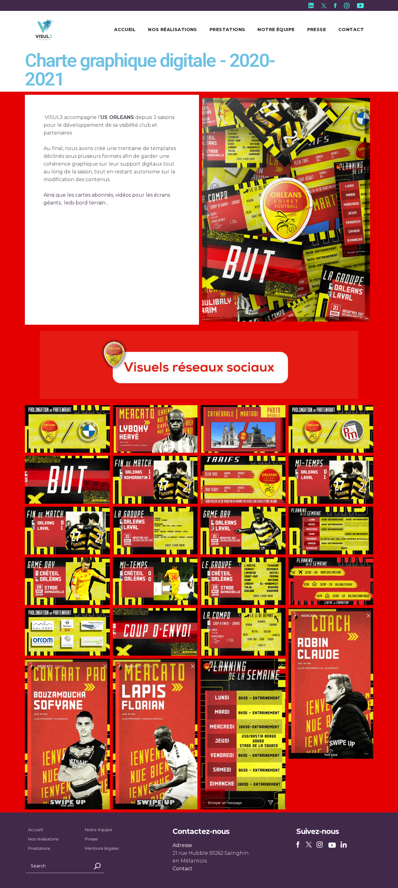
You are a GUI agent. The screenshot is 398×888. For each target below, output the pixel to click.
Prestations (39, 848)
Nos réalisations (43, 838)
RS (299, 845)
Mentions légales (101, 848)
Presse (91, 838)
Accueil (35, 829)
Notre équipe (98, 829)
